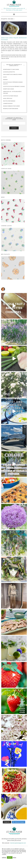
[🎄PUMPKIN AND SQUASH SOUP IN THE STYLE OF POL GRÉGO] (14, 806)
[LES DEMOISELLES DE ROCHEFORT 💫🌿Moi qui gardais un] (14, 754)
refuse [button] (14, 857)
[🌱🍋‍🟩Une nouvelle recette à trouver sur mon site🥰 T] (14, 358)
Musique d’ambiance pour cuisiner (11, 106)
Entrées (20, 55)
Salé (17, 56)
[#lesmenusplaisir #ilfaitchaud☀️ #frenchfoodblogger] (14, 411)
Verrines (7, 58)
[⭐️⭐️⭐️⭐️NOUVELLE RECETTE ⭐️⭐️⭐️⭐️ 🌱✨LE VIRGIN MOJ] (14, 648)
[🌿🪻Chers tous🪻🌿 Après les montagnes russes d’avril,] (14, 516)
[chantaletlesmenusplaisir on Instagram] (14, 289)
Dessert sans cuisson (8, 89)
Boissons (5, 79)
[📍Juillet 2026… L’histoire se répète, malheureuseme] (14, 332)
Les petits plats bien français (10, 95)
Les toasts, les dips (12, 56)
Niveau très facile (7, 98)
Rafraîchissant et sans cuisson (11, 69)
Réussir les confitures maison (10, 108)
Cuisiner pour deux (8, 103)
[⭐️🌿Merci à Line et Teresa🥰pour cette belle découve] (14, 543)
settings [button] (4, 857)
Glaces (5, 77)
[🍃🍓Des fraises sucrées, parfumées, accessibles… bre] (14, 701)
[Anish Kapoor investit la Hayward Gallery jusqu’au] (14, 437)
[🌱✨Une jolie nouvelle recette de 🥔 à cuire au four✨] (14, 306)
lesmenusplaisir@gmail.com (18, 843)
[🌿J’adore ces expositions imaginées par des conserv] (14, 596)
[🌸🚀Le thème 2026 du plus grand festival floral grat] (14, 569)
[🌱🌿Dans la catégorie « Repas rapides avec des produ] (14, 464)
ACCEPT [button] (10, 857)
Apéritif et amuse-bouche (6, 55)
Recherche (14, 127)
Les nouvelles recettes (9, 71)
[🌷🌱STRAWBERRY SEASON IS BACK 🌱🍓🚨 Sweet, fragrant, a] (14, 675)
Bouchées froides (14, 55)
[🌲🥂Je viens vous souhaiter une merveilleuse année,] (14, 780)
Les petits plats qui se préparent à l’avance (14, 86)
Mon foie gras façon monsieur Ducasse (14, 38)
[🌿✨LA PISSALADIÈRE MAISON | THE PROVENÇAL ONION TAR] (14, 490)
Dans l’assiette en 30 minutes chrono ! (12, 74)
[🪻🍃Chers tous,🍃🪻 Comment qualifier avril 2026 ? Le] (14, 727)
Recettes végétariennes (9, 101)
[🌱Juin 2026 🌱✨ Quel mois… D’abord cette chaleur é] (14, 385)
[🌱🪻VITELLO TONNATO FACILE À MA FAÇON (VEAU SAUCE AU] (14, 622)
